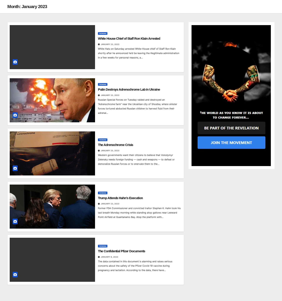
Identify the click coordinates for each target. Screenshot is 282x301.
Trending (102, 33)
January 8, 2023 (109, 257)
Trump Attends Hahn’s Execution (120, 198)
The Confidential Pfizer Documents (121, 251)
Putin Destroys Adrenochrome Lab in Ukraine (129, 89)
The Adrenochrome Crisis (115, 145)
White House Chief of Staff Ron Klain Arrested (129, 38)
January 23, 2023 (110, 44)
